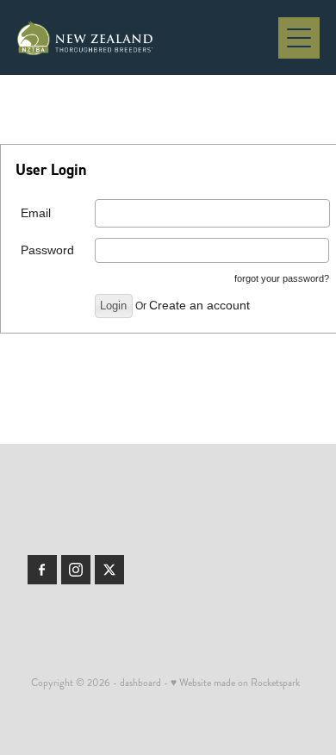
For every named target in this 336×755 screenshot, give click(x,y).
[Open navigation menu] (299, 38)
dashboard (140, 683)
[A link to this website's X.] (109, 569)
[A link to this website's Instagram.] (75, 569)
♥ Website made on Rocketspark (235, 683)
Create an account (199, 305)
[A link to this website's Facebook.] (42, 569)
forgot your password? (281, 278)
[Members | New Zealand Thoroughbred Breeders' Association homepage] (147, 38)
